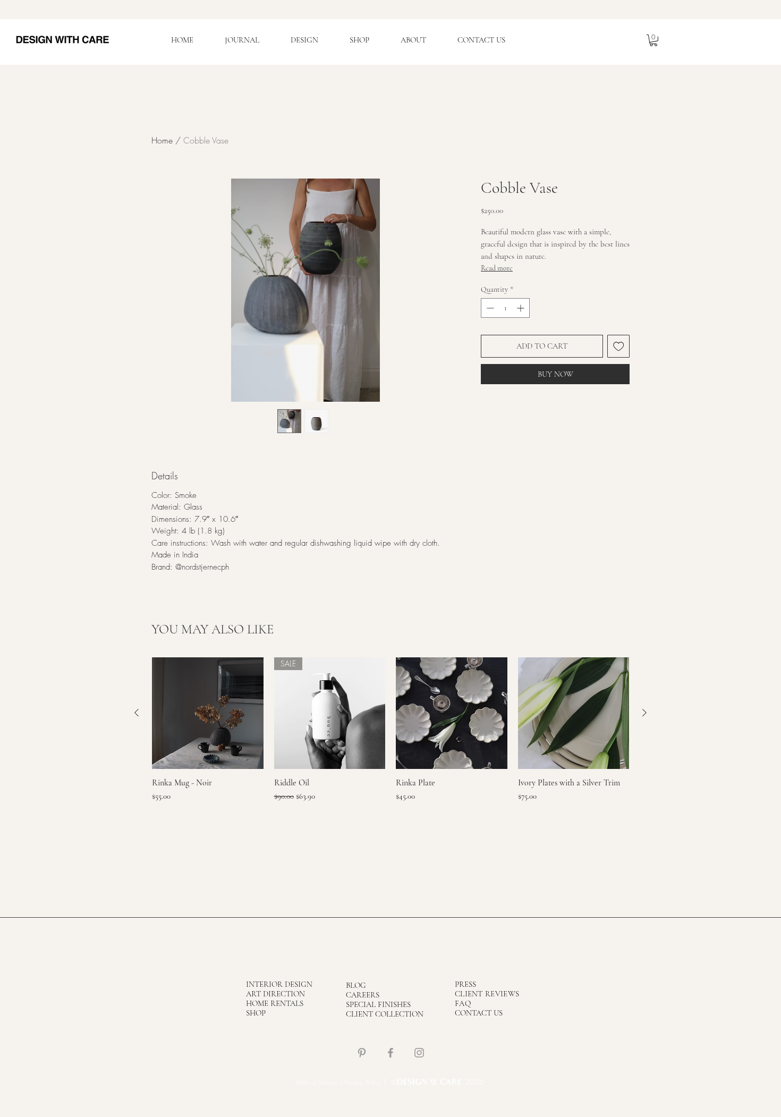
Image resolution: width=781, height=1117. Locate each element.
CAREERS (362, 995)
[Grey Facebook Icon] (390, 1052)
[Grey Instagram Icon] (419, 1052)
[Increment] (521, 308)
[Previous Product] (136, 712)
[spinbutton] (505, 308)
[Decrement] (489, 308)
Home (162, 140)
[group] (390, 735)
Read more (497, 268)
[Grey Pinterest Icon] (361, 1052)
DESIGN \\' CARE (429, 1083)
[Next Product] (644, 712)
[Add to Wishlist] (618, 346)
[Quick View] (208, 713)
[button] (653, 40)
